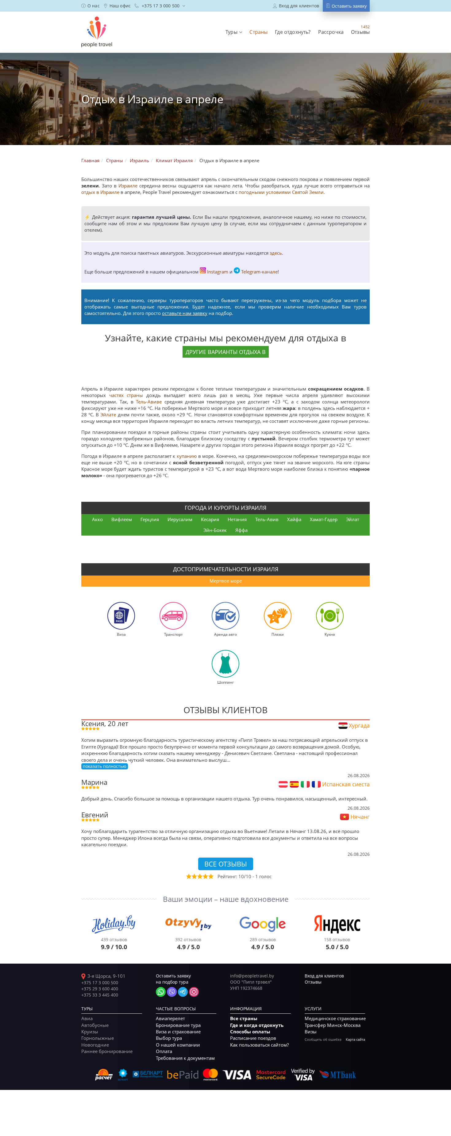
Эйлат (352, 519)
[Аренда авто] (225, 615)
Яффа (241, 530)
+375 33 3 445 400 (99, 995)
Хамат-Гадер (323, 519)
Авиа (87, 1018)
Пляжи (278, 634)
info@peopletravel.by (252, 976)
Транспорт (173, 634)
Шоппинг (225, 682)
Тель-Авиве (149, 402)
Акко (97, 519)
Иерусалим (180, 519)
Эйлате (108, 414)
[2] (194, 876)
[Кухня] (330, 615)
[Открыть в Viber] (172, 992)
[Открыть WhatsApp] (161, 992)
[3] (199, 876)
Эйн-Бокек (215, 530)
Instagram (217, 272)
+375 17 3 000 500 (99, 982)
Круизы (89, 1031)
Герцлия (150, 519)
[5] (210, 876)
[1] (188, 876)
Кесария (210, 519)
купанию (187, 456)
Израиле (127, 186)
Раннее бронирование (107, 1051)
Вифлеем (121, 519)
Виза (121, 634)
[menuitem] (90, 6)
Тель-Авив (267, 519)
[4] (205, 876)
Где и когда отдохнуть (256, 1025)
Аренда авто (225, 634)
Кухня (330, 634)
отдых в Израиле (100, 192)
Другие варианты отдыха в (226, 352)
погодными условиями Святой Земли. (282, 192)
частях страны (127, 395)
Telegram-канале (259, 272)
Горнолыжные (97, 1038)
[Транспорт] (173, 615)
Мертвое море (226, 581)
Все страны (243, 1018)
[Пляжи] (277, 615)
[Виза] (121, 615)
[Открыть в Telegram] (183, 992)
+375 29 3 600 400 (99, 989)
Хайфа (294, 519)
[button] (234, 32)
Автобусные (95, 1025)
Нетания (237, 519)
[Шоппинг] (225, 663)
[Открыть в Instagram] (194, 992)
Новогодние (95, 1045)
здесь (276, 253)
